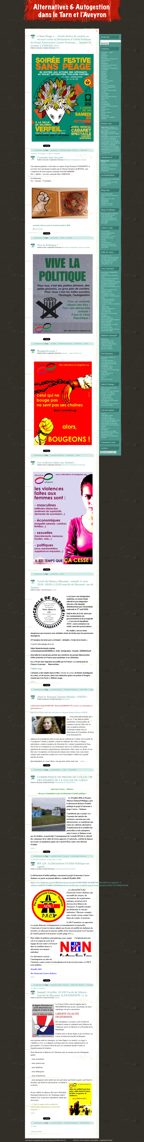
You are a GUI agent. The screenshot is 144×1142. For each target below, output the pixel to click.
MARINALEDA (105, 180)
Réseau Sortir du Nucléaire (109, 436)
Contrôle (53, 343)
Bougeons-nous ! (47, 350)
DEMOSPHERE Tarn (107, 342)
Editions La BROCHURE (108, 344)
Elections (104, 78)
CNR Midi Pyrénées (107, 360)
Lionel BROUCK (106, 242)
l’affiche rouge (36, 668)
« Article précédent (36, 1131)
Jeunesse (104, 84)
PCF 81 (103, 376)
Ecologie (104, 73)
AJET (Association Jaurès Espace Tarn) (109, 388)
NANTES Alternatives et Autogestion (108, 169)
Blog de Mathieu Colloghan (109, 213)
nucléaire (69, 238)
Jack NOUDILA (105, 235)
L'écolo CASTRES (106, 368)
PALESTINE (72, 770)
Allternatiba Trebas (107, 415)
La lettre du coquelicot (108, 299)
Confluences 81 (106, 66)
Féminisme (81, 465)
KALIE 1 (103, 239)
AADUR (103, 414)
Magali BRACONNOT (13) (109, 220)
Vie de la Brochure (107, 349)
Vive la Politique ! (47, 245)
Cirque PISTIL (105, 231)
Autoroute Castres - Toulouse (69, 150)
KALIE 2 (103, 241)
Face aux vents (105, 428)
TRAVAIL (104, 119)
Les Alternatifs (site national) (109, 257)
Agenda (103, 54)
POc (102, 378)
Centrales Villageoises (108, 418)
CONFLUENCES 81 (107, 341)
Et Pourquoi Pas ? (106, 293)
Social (103, 114)
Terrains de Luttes (106, 205)
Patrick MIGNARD (106, 321)
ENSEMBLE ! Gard (107, 367)
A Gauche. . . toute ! (67, 353)
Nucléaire (84, 160)
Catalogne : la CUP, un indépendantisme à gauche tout (109, 129)
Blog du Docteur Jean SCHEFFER (108, 199)
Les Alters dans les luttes (108, 90)
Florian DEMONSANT (108, 233)
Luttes (49, 153)
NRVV (103, 100)
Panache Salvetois (107, 203)
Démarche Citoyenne (65, 343)
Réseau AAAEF (106, 323)
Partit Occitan (105, 374)
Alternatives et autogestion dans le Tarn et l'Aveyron (40, 1140)
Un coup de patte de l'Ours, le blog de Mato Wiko (110, 330)
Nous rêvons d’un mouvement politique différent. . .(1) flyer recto (110, 151)
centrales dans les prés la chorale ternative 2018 (51, 225)
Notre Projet (105, 98)
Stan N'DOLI (105, 247)
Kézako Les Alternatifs (108, 85)
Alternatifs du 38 (106, 256)
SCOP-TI (104, 185)
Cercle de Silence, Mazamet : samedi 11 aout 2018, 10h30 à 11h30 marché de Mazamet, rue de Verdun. (62, 584)
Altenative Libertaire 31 (108, 357)
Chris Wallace (94, 1140)
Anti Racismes (105, 60)
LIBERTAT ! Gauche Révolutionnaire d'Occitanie (109, 399)
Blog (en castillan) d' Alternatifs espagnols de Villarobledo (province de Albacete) (110, 283)
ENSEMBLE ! (105, 202)
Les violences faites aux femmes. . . (57, 462)
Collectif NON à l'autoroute (109, 423)
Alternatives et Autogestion (72, 160)
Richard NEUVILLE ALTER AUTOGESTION (109, 183)
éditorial (103, 74)
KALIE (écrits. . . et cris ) (108, 236)
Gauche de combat (84, 247)
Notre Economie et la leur (109, 96)
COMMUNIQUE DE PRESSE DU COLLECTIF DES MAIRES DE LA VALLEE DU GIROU (64, 778)
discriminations (55, 770)
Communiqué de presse (78, 856)
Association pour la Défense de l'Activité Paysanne (109, 279)
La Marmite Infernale (107, 301)
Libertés (54, 590)
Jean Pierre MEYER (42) (108, 218)
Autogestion (105, 63)
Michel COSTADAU (107, 318)
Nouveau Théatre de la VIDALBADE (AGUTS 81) (109, 245)
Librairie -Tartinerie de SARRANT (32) (108, 309)
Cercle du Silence (56, 689)
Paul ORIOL (105, 221)
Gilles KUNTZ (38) (106, 217)
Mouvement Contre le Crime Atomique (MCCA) (109, 433)
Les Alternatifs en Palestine (109, 259)
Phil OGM (104, 223)
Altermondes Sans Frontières (110, 391)
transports (57, 153)
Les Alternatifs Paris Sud (108, 260)
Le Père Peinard (106, 302)
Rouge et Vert (105, 109)
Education (104, 76)
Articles (103, 62)
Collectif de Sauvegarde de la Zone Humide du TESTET (110, 421)
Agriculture (54, 150)
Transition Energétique (108, 117)
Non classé (104, 95)
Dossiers (104, 71)
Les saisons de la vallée (108, 431)
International (66, 699)
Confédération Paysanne (109, 363)
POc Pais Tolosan (106, 379)
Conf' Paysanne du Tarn (108, 362)
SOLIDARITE (105, 115)
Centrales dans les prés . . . (52, 157)
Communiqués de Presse (62, 782)
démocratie (54, 238)
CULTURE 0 (105, 70)
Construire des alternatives (109, 68)
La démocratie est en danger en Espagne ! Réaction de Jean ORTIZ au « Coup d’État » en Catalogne (110, 139)
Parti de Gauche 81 (107, 373)
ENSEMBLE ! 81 (106, 365)
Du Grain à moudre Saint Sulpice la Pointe (108, 290)
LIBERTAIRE (105, 307)
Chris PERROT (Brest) (108, 215)
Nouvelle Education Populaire (110, 319)
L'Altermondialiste (106, 345)
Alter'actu (104, 57)
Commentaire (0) (39, 150)
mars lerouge (39, 229)
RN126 (57, 48)
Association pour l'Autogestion (110, 179)
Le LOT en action (106, 347)
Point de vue (77, 353)
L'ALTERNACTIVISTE (107, 294)
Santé (103, 111)
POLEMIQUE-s (105, 104)
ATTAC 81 (104, 359)
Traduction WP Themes (105, 1140)
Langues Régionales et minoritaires (108, 88)
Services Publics (106, 112)
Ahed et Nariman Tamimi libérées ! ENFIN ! (62, 696)
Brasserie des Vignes (107, 392)
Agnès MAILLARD (106, 194)
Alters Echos (105, 339)
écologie (42, 153)
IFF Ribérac (104, 429)
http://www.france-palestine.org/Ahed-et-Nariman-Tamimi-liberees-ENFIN (59, 712)
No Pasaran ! (105, 93)
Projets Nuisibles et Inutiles (109, 106)
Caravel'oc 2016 (106, 417)
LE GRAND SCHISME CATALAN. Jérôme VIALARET (110, 133)
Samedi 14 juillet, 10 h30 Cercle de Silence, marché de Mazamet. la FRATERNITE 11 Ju (62, 994)
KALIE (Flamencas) (107, 238)
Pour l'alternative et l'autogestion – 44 (107, 263)
